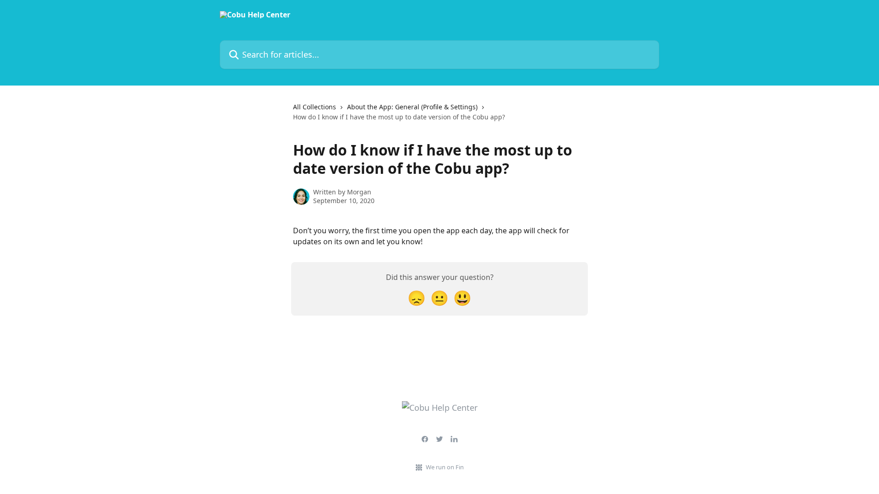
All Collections (314, 106)
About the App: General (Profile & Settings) (412, 106)
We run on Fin (445, 467)
